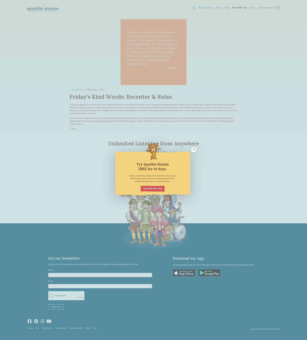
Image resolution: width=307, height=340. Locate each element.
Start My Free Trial (152, 188)
